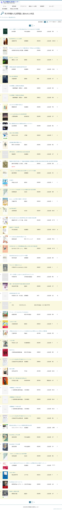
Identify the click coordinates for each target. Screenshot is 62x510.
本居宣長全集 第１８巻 (14, 293)
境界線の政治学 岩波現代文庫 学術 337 (18, 67)
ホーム (4, 6)
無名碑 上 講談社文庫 (14, 491)
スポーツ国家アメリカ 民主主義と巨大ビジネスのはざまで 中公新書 (24, 29)
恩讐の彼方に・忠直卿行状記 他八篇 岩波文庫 (19, 151)
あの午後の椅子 (12, 208)
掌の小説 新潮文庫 (13, 76)
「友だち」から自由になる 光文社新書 (17, 453)
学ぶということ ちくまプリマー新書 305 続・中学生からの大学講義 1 (24, 48)
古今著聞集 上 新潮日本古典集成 (16, 85)
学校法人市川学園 (14, 8)
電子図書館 (4, 8)
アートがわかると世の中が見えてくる (17, 236)
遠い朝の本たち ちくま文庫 (15, 38)
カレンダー (51, 6)
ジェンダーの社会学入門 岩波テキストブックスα (20, 359)
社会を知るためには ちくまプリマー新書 (18, 255)
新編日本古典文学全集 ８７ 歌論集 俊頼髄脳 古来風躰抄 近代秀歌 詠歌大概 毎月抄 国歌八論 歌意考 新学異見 (33, 161)
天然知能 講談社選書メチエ (15, 142)
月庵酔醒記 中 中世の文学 (15, 397)
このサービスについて (57, 508)
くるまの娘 (11, 340)
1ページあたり (52, 21)
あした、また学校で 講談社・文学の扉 (17, 199)
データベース (23, 6)
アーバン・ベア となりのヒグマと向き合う (18, 312)
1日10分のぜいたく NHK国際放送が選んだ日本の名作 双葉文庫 (23, 246)
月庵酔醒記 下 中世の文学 (15, 406)
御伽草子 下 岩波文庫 (14, 227)
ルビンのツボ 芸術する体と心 (16, 104)
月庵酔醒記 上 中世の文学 (15, 387)
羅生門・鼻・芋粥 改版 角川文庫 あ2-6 (17, 378)
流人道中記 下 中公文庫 (14, 444)
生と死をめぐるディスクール (15, 482)
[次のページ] (34, 25)
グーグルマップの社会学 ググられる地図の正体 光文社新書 (22, 189)
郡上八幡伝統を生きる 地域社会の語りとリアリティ (20, 123)
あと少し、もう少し (13, 57)
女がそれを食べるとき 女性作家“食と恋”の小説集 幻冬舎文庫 (22, 217)
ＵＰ (10, 302)
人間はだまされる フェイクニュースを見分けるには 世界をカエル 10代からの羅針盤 (28, 331)
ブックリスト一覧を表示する (8, 17)
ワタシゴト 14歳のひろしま (15, 265)
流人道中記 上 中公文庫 (14, 434)
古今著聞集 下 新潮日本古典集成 (16, 95)
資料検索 (14, 6)
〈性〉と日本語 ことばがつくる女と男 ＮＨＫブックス (21, 274)
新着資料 (42, 6)
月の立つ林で (12, 472)
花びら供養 (11, 368)
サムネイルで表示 (47, 22)
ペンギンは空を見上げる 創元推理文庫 (17, 114)
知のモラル (11, 349)
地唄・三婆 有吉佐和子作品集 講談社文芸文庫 (19, 283)
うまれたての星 (12, 321)
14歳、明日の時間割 (13, 133)
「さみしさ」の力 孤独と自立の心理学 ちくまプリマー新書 (22, 170)
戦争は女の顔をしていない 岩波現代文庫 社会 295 (20, 425)
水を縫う (11, 180)
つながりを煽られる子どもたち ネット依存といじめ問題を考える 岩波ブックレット (27, 463)
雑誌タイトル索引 (33, 6)
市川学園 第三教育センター (16, 3)
